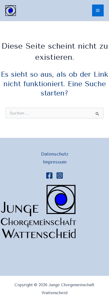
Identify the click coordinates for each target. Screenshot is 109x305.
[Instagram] (59, 175)
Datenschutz (54, 154)
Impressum (55, 162)
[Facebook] (49, 175)
